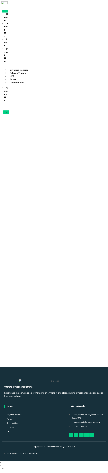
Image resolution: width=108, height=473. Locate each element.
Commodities (17, 82)
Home (6, 17)
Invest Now (6, 55)
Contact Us (6, 94)
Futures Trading (18, 73)
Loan (6, 42)
